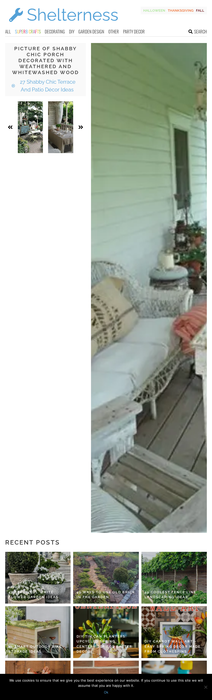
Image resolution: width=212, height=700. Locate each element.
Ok (106, 692)
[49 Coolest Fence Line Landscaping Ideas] (174, 578)
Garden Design (91, 31)
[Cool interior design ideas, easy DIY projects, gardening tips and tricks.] (63, 25)
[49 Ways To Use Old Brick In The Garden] (106, 578)
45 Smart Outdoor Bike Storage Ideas (35, 649)
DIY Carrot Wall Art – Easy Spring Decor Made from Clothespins (173, 646)
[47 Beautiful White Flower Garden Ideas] (38, 578)
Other (113, 31)
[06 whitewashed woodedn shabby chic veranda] (61, 127)
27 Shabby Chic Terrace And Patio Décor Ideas (47, 86)
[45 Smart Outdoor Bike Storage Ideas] (38, 632)
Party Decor (134, 31)
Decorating (55, 31)
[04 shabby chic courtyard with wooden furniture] (30, 127)
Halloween (154, 10)
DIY (71, 31)
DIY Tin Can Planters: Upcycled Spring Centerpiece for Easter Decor (104, 644)
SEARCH (200, 31)
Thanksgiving (180, 10)
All (8, 31)
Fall (200, 10)
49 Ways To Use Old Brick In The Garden (106, 594)
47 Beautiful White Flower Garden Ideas (33, 594)
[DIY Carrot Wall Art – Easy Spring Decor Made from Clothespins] (174, 632)
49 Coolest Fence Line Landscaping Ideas (170, 594)
